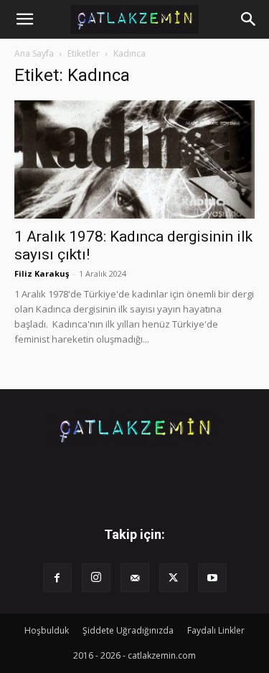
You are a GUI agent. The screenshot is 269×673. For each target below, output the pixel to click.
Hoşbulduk (46, 630)
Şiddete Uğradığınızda (128, 630)
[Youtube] (212, 577)
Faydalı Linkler (216, 630)
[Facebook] (57, 577)
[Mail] (135, 577)
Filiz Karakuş (41, 273)
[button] (24, 19)
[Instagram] (96, 577)
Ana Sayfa (34, 53)
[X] (173, 577)
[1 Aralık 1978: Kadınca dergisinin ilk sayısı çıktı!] (134, 159)
